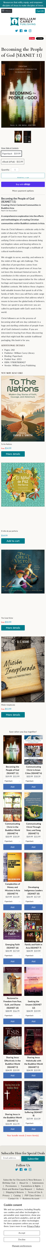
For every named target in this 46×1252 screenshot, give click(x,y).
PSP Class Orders (33, 1195)
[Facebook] (21, 31)
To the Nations (6, 444)
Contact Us (13, 1198)
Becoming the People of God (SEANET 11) (12, 769)
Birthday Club (8, 1183)
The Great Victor (7, 618)
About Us (23, 1183)
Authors (40, 1189)
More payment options (23, 190)
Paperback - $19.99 (11, 153)
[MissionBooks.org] (23, 22)
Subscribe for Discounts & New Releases (22, 1179)
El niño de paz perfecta (9, 531)
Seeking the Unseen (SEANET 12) (33, 1004)
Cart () (40, 11)
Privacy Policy (33, 1226)
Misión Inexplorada (8, 705)
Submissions (38, 1183)
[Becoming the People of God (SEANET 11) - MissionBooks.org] (18, 136)
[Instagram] (30, 31)
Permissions (11, 1186)
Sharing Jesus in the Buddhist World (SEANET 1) (12, 1117)
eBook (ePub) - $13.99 (12, 161)
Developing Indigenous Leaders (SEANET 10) (33, 890)
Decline (21, 1239)
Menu (8, 10)
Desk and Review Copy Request (17, 1189)
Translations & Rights (30, 1186)
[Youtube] (25, 31)
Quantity (5, 169)
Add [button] (12, 786)
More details (13, 453)
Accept (22, 1233)
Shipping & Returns (15, 1192)
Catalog (17, 1195)
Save (32, 38)
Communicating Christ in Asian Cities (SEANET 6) (33, 769)
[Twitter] (16, 31)
